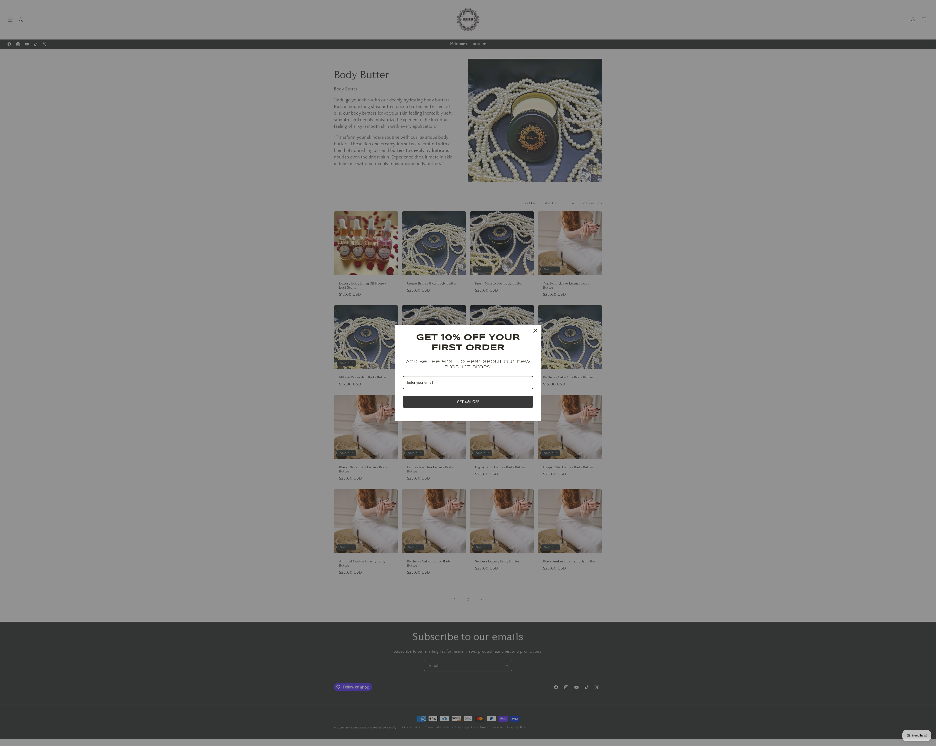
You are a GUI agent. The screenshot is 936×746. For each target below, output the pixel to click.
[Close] (535, 330)
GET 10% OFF (468, 402)
